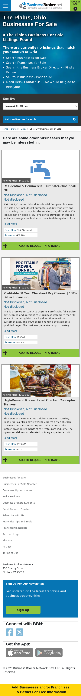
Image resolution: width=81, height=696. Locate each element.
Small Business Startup (16, 509)
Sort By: (9, 98)
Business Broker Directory (42, 67)
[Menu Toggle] (5, 5)
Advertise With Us (13, 515)
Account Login (11, 534)
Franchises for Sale (31, 63)
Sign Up (23, 610)
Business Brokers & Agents (19, 502)
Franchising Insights (15, 527)
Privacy (7, 546)
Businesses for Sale (32, 58)
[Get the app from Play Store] (49, 652)
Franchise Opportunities (17, 490)
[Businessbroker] (40, 5)
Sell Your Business (20, 77)
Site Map (8, 540)
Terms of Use (10, 552)
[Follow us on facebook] (9, 632)
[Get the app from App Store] (19, 652)
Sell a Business (11, 496)
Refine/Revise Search (20, 119)
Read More (11, 223)
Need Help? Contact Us (24, 82)
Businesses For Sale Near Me (20, 484)
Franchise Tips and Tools (17, 521)
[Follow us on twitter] (19, 632)
